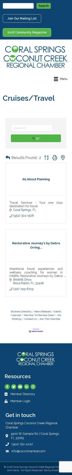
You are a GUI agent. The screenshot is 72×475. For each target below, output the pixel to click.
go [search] (38, 138)
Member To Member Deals (39, 315)
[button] (8, 157)
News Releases (42, 311)
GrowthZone (58, 470)
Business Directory (21, 311)
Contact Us (30, 318)
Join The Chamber (49, 318)
